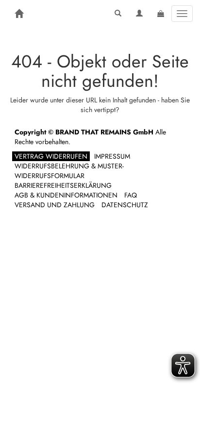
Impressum (112, 156)
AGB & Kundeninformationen (66, 195)
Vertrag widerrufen (51, 156)
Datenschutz (124, 205)
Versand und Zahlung (55, 205)
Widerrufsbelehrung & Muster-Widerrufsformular (69, 171)
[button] (118, 13)
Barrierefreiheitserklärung (63, 185)
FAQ (130, 195)
